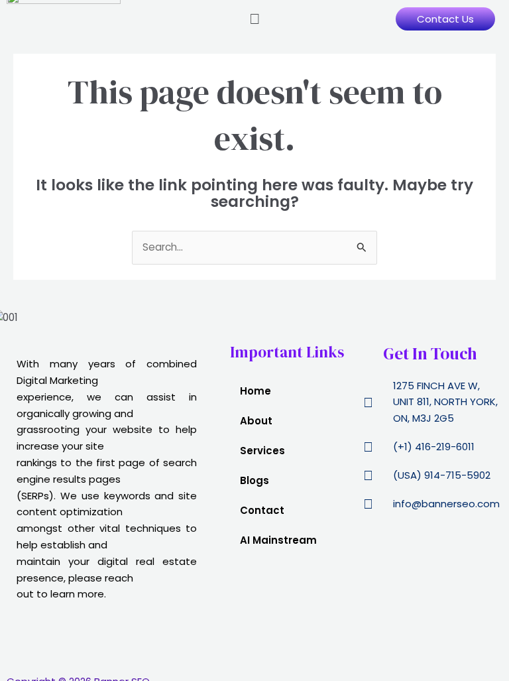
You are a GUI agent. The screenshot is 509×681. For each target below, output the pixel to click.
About (256, 421)
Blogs (254, 480)
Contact (262, 510)
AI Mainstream (278, 540)
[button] (254, 19)
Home (255, 391)
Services (262, 451)
